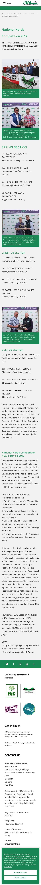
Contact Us (12, 755)
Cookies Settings (20, 878)
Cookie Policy (8, 867)
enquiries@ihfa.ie (12, 844)
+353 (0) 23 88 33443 (14, 824)
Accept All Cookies (20, 872)
